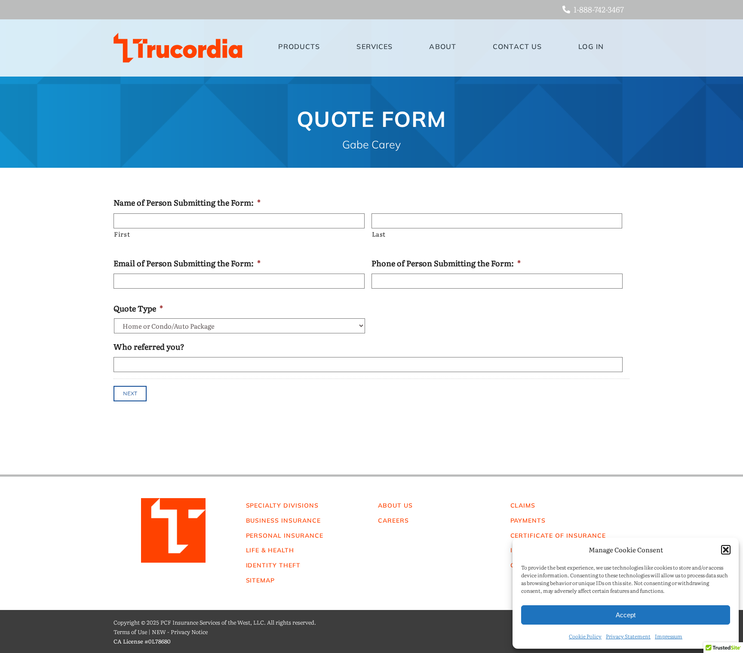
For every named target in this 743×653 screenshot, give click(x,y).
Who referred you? (149, 346)
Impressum (668, 636)
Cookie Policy (585, 636)
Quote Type (138, 308)
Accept (626, 615)
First (122, 234)
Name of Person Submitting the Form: (187, 202)
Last (379, 234)
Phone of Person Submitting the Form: (446, 263)
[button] (726, 549)
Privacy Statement (628, 636)
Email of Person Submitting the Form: (187, 263)
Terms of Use (130, 632)
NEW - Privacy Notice (180, 632)
